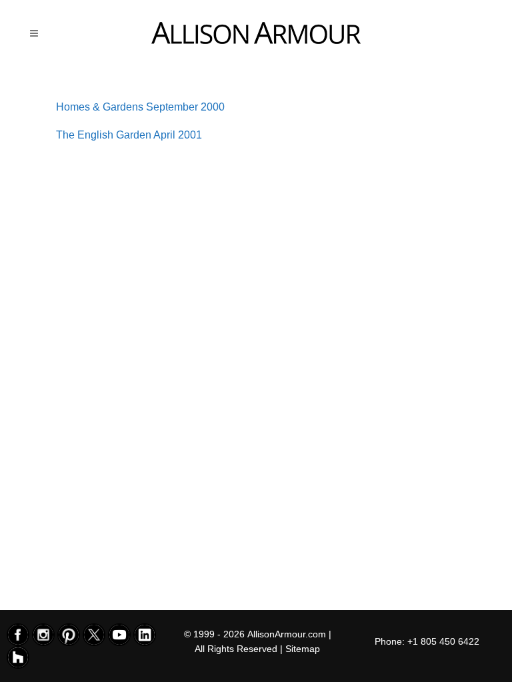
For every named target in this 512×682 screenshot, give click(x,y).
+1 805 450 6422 (443, 641)
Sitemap (302, 648)
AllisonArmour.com (286, 634)
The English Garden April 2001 (129, 135)
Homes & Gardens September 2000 (140, 107)
